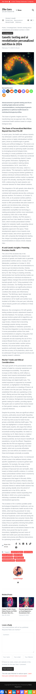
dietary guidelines (7, 555)
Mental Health (10, 22)
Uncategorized (11, 27)
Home (4, 27)
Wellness (18, 22)
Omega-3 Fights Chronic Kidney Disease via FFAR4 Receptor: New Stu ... (9, 611)
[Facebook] (4, 91)
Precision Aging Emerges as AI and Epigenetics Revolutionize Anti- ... (26, 611)
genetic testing (18, 555)
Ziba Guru (7, 9)
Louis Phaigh (18, 579)
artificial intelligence (17, 552)
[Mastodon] (23, 91)
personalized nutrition (8, 560)
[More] (4, 95)
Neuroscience (18, 20)
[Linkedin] (15, 91)
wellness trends (20, 560)
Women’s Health (11, 18)
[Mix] (27, 91)
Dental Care (9, 20)
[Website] (18, 582)
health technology (7, 557)
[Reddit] (12, 91)
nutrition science (18, 557)
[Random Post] (28, 20)
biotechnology (28, 552)
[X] (8, 91)
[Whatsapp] (31, 91)
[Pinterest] (19, 91)
